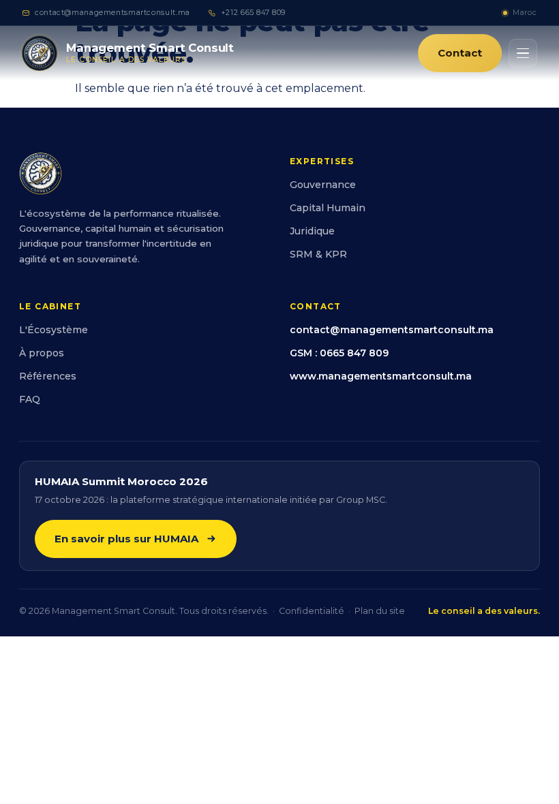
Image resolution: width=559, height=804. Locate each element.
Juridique (312, 231)
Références (47, 376)
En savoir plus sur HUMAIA (126, 538)
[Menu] (523, 53)
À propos (41, 353)
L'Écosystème (53, 330)
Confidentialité (311, 611)
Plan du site (379, 611)
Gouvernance (323, 185)
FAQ (29, 399)
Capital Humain (327, 208)
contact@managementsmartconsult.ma (112, 12)
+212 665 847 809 (253, 12)
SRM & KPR (318, 254)
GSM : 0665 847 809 (339, 353)
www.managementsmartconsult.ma (381, 376)
